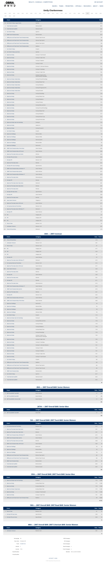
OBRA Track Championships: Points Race (15, 148)
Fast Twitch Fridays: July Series (13, 52)
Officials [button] (78, 6)
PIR (7, 214)
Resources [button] (87, 6)
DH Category (67, 541)
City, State (16, 541)
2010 (75, 13)
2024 (14, 13)
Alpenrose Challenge (11, 134)
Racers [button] (54, 6)
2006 (92, 13)
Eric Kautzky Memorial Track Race (14, 206)
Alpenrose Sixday (10, 54)
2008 (83, 13)
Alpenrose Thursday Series (12, 162)
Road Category (66, 546)
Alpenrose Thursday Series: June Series (15, 154)
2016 (49, 13)
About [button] (95, 6)
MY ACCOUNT (98, 2)
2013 (62, 13)
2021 (27, 13)
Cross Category (66, 543)
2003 (5, 16)
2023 (18, 13)
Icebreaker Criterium (11, 226)
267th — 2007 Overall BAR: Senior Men (53, 406)
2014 (57, 13)
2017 (44, 13)
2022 (23, 13)
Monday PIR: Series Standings (13, 165)
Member (68, 551)
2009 (79, 13)
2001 (14, 16)
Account (51, 558)
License (17, 549)
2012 (66, 13)
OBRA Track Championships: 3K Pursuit (15, 151)
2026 (5, 13)
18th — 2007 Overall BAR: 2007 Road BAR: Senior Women (53, 505)
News (101, 6)
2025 (10, 13)
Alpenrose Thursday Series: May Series (15, 183)
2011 (70, 13)
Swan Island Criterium (11, 200)
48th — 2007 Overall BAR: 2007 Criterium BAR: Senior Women (53, 524)
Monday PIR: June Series (12, 157)
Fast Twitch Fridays (11, 31)
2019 (36, 13)
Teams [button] (61, 6)
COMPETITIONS (48, 2)
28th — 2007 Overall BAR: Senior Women (53, 387)
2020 (31, 13)
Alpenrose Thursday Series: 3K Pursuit (15, 203)
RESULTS (31, 2)
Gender (17, 546)
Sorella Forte (23, 543)
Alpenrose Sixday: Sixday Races (13, 79)
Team (17, 543)
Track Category (66, 549)
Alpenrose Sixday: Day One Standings (15, 122)
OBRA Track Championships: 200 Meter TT (16, 168)
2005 (96, 13)
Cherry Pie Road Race (11, 229)
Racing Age (16, 538)
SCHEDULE (38, 2)
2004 (101, 13)
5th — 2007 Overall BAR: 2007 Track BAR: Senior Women (53, 420)
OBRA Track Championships (13, 34)
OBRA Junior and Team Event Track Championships (18, 37)
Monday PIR (9, 160)
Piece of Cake (9, 223)
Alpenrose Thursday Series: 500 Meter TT (15, 209)
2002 (10, 16)
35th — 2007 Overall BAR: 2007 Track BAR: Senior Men (53, 474)
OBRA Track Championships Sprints (14, 171)
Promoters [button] (69, 6)
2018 (40, 13)
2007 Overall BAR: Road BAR (13, 396)
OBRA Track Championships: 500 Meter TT (16, 174)
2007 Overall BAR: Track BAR (13, 393)
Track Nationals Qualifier (12, 26)
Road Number (16, 551)
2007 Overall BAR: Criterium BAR (13, 399)
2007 (88, 13)
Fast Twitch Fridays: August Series (14, 23)
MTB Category (66, 538)
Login (55, 558)
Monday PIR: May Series (12, 191)
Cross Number (15, 554)
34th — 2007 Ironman (53, 234)
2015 (53, 13)
